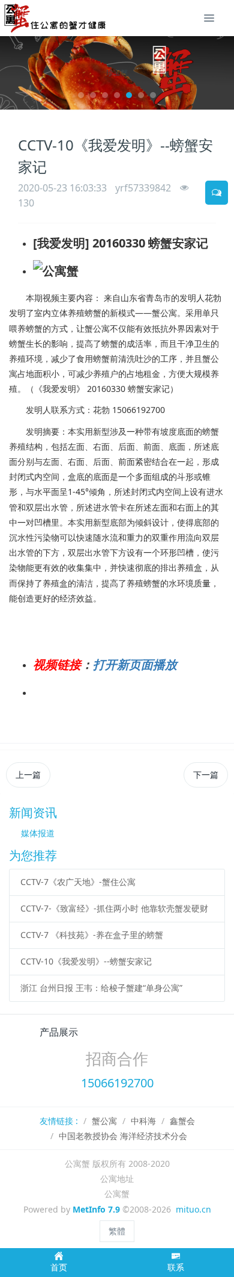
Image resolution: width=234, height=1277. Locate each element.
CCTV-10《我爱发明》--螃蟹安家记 (86, 961)
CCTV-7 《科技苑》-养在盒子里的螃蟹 (91, 934)
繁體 (117, 1231)
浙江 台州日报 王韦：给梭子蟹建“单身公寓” (101, 987)
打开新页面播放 (135, 664)
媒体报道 (38, 833)
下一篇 (205, 774)
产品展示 (59, 1032)
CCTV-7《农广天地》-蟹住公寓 (78, 881)
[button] (15, 73)
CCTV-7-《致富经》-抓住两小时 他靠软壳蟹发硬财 (114, 908)
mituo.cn (193, 1209)
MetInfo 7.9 (96, 1209)
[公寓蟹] (59, 18)
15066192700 (117, 1083)
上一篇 (28, 774)
